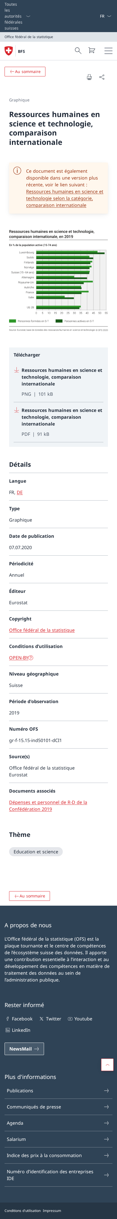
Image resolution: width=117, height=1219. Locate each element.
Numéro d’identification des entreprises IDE (50, 1175)
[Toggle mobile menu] (108, 51)
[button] (107, 1064)
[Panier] (91, 50)
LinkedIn (21, 1030)
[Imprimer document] (89, 77)
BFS (21, 51)
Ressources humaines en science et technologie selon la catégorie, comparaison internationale (64, 198)
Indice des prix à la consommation (44, 1155)
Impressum (52, 1210)
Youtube (83, 1019)
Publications (20, 1090)
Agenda (15, 1123)
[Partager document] (101, 77)
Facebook (22, 1019)
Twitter (53, 1019)
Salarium (16, 1139)
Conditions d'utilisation (23, 1210)
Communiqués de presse (34, 1107)
